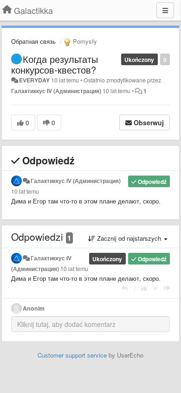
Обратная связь (33, 41)
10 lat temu (25, 191)
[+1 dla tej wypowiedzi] (144, 288)
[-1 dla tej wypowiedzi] (167, 288)
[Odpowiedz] (125, 288)
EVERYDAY (34, 80)
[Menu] (165, 10)
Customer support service (72, 355)
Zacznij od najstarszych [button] (129, 238)
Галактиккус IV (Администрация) (56, 91)
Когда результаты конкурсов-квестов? (54, 64)
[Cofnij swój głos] (155, 288)
